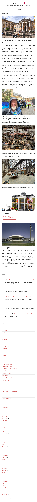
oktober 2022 (4, 435)
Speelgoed (4, 402)
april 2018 (3, 485)
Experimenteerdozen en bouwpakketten (10, 391)
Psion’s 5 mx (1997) (15, 288)
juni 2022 (3, 442)
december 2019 (4, 474)
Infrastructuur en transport (6, 346)
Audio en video (4, 339)
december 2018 (4, 479)
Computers (4, 355)
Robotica (3, 385)
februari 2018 (4, 489)
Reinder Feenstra (8, 296)
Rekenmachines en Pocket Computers (9, 368)
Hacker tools (4, 357)
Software (4, 359)
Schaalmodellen (5, 405)
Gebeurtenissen (5, 336)
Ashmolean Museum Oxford (8, 216)
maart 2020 (4, 468)
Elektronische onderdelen (7, 393)
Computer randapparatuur (7, 364)
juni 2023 (3, 429)
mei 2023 (3, 431)
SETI (3, 382)
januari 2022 (4, 448)
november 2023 (4, 418)
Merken (3, 328)
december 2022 (4, 433)
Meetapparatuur (5, 389)
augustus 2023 (4, 424)
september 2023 (5, 422)
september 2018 (5, 481)
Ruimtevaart (4, 348)
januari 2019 (4, 476)
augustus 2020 (4, 457)
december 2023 (4, 416)
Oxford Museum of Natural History (9, 217)
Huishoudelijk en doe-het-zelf (7, 377)
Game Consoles (5, 407)
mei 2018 (3, 483)
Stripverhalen (4, 412)
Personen (4, 334)
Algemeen (3, 325)
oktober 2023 (4, 420)
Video (3, 341)
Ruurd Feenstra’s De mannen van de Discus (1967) (22, 296)
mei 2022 (3, 444)
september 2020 (5, 455)
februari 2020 (4, 470)
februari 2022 (4, 446)
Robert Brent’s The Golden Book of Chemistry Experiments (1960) (21, 279)
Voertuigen (4, 350)
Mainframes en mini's (6, 362)
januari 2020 (4, 472)
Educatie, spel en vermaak (6, 398)
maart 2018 (4, 487)
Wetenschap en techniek (6, 380)
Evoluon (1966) (6, 248)
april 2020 (3, 466)
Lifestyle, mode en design (6, 373)
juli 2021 (3, 453)
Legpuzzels (4, 400)
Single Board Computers (7, 366)
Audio (3, 343)
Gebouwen (4, 330)
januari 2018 (4, 492)
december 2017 (4, 494)
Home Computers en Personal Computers (10, 370)
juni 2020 (3, 461)
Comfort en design (5, 375)
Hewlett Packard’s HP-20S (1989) (16, 305)
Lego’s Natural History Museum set (9, 219)
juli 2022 (3, 440)
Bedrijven (4, 332)
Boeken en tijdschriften (6, 409)
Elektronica (4, 387)
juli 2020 (3, 459)
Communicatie (5, 352)
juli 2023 (3, 427)
